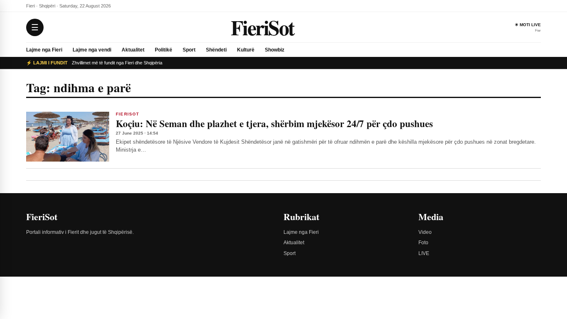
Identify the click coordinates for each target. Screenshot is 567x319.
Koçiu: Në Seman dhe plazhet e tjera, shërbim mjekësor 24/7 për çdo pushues (274, 123)
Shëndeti (216, 50)
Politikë (163, 50)
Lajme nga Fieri (44, 50)
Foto (423, 242)
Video (425, 232)
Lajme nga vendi (92, 50)
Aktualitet (133, 50)
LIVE (423, 253)
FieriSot (262, 27)
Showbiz (274, 50)
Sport (189, 50)
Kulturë (245, 50)
